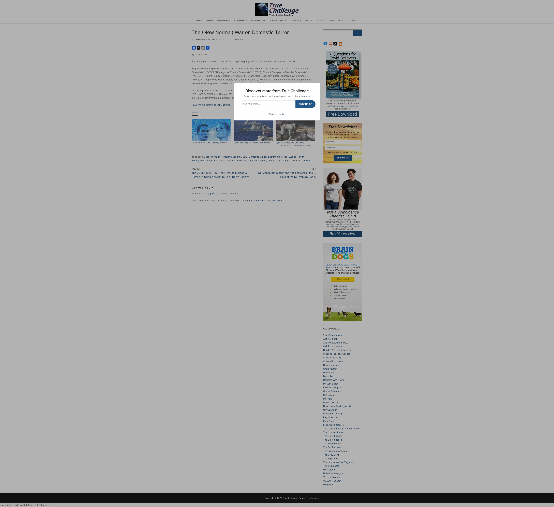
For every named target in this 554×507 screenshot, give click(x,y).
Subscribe (305, 104)
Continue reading (277, 114)
